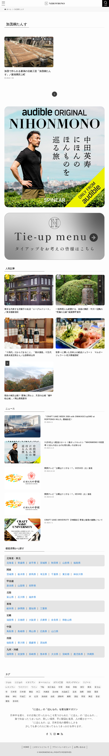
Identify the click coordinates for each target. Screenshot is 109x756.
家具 (89, 687)
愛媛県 (32, 642)
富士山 (97, 687)
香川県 (21, 642)
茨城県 (10, 574)
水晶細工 (65, 692)
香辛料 (15, 701)
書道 (31, 692)
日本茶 (13, 692)
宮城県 (43, 563)
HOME (26, 747)
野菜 (83, 696)
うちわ (8, 682)
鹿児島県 (78, 654)
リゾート (87, 682)
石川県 (21, 597)
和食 (75, 687)
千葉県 (54, 574)
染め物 (55, 692)
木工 (38, 692)
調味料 (61, 696)
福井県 (32, 597)
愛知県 (32, 608)
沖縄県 (90, 654)
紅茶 (36, 696)
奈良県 (54, 620)
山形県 (65, 563)
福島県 (77, 563)
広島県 (43, 631)
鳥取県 (10, 631)
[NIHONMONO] (54, 3)
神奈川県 (78, 574)
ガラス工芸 (58, 682)
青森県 (21, 563)
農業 (69, 696)
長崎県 (32, 654)
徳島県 (10, 642)
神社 (15, 696)
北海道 (10, 563)
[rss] (61, 734)
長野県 (32, 585)
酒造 (76, 696)
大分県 (54, 654)
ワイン (34, 687)
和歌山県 (67, 620)
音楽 (98, 696)
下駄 (42, 687)
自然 (52, 696)
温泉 (74, 692)
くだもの (18, 682)
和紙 (68, 687)
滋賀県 (10, 620)
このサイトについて (40, 747)
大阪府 (32, 620)
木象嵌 (46, 692)
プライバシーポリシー (61, 747)
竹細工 (23, 696)
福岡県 (10, 654)
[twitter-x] (50, 734)
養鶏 (7, 701)
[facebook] (47, 734)
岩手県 (32, 563)
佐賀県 (21, 654)
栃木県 (21, 574)
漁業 (82, 692)
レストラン (10, 687)
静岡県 (21, 608)
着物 (7, 696)
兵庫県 (43, 620)
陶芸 (90, 696)
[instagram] (54, 734)
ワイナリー (23, 687)
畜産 (96, 692)
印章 (60, 687)
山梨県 (21, 585)
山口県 (54, 631)
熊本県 (43, 654)
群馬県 (32, 574)
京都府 (21, 620)
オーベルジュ (44, 682)
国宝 (82, 687)
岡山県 (32, 631)
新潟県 (10, 585)
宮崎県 (65, 654)
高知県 (43, 642)
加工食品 (51, 687)
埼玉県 (43, 574)
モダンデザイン (73, 682)
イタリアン (30, 682)
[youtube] (58, 734)
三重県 (43, 608)
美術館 (44, 696)
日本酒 (23, 692)
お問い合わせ (79, 747)
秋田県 (54, 563)
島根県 (21, 631)
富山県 (10, 597)
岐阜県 (10, 608)
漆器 (89, 692)
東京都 (65, 574)
